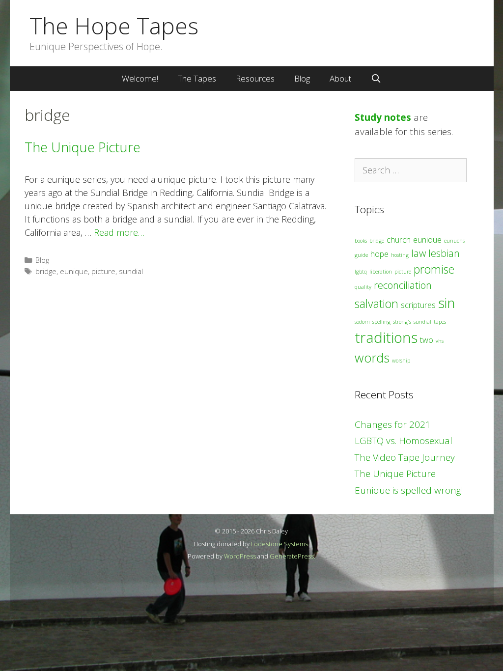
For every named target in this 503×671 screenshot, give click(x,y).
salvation (376, 303)
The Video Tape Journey (405, 457)
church (399, 239)
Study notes (383, 117)
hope (379, 254)
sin (446, 302)
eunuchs (454, 240)
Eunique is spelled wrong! (409, 490)
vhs (440, 340)
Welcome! (140, 78)
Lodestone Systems (279, 543)
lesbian (444, 253)
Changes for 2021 (393, 424)
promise (434, 269)
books (361, 240)
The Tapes (197, 78)
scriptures (418, 305)
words (372, 357)
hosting (400, 255)
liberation (380, 271)
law (418, 253)
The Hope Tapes (113, 25)
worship (401, 360)
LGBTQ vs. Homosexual (403, 440)
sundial (131, 271)
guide (361, 255)
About (340, 78)
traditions (386, 337)
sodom (362, 321)
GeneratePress (292, 556)
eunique (74, 271)
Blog (302, 78)
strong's (402, 321)
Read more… (119, 232)
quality (363, 286)
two (426, 340)
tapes (440, 321)
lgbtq (361, 271)
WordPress (240, 556)
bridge (45, 271)
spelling (381, 321)
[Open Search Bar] (376, 78)
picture (103, 271)
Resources (255, 78)
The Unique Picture (82, 147)
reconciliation (403, 285)
